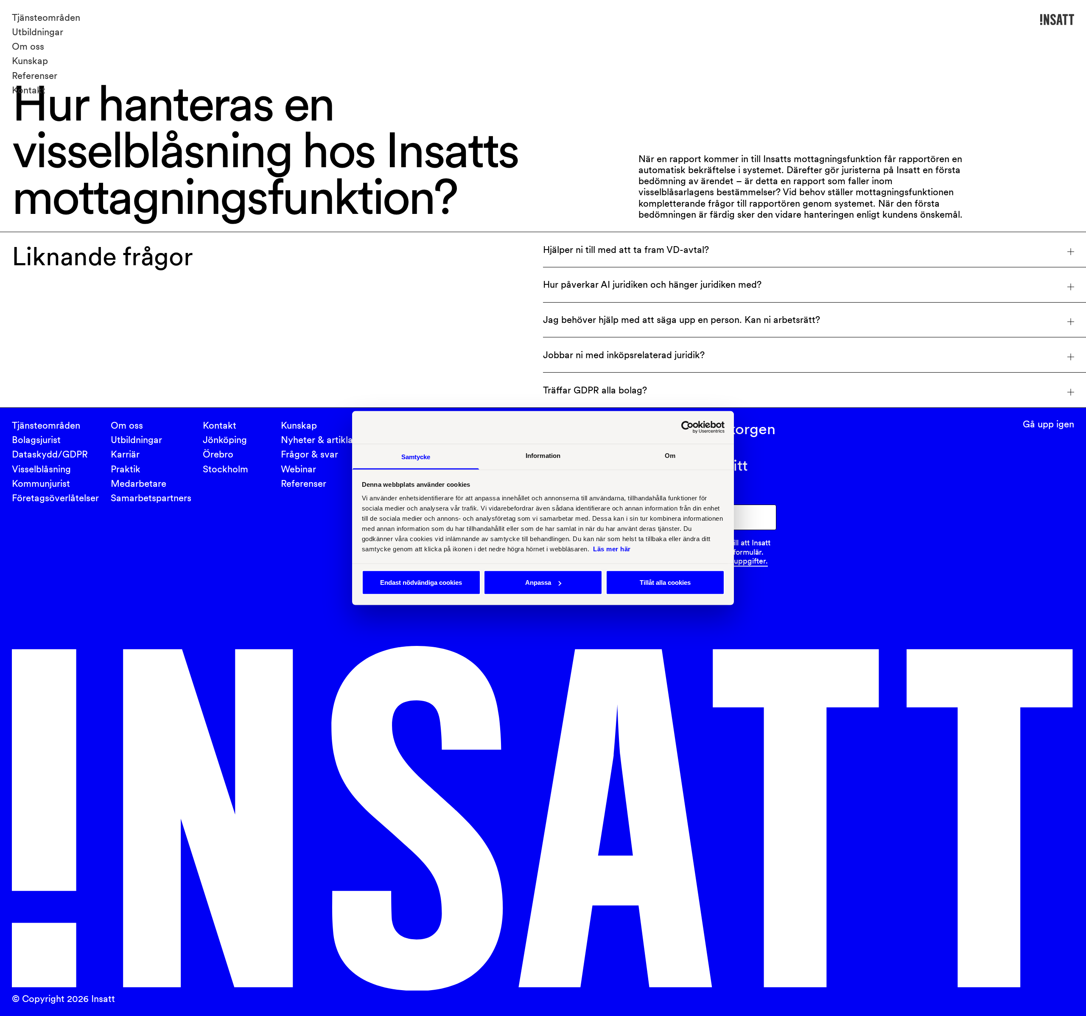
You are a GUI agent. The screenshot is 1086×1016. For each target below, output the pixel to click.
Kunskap (30, 60)
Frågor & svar (309, 454)
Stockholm (225, 468)
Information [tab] (543, 455)
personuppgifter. (739, 560)
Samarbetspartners (151, 497)
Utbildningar (37, 31)
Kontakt (28, 89)
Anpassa (538, 582)
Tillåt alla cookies (665, 582)
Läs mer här (612, 548)
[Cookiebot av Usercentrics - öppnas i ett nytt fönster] (687, 427)
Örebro (218, 454)
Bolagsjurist (36, 439)
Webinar (298, 468)
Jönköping (225, 439)
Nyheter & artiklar (318, 439)
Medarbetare (138, 483)
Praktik (125, 468)
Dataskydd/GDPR (50, 454)
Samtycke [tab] (416, 456)
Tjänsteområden (46, 17)
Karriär (125, 454)
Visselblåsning (41, 468)
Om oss (28, 46)
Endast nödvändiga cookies (421, 582)
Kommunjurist (41, 483)
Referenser (34, 75)
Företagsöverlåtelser (55, 497)
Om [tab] (670, 455)
